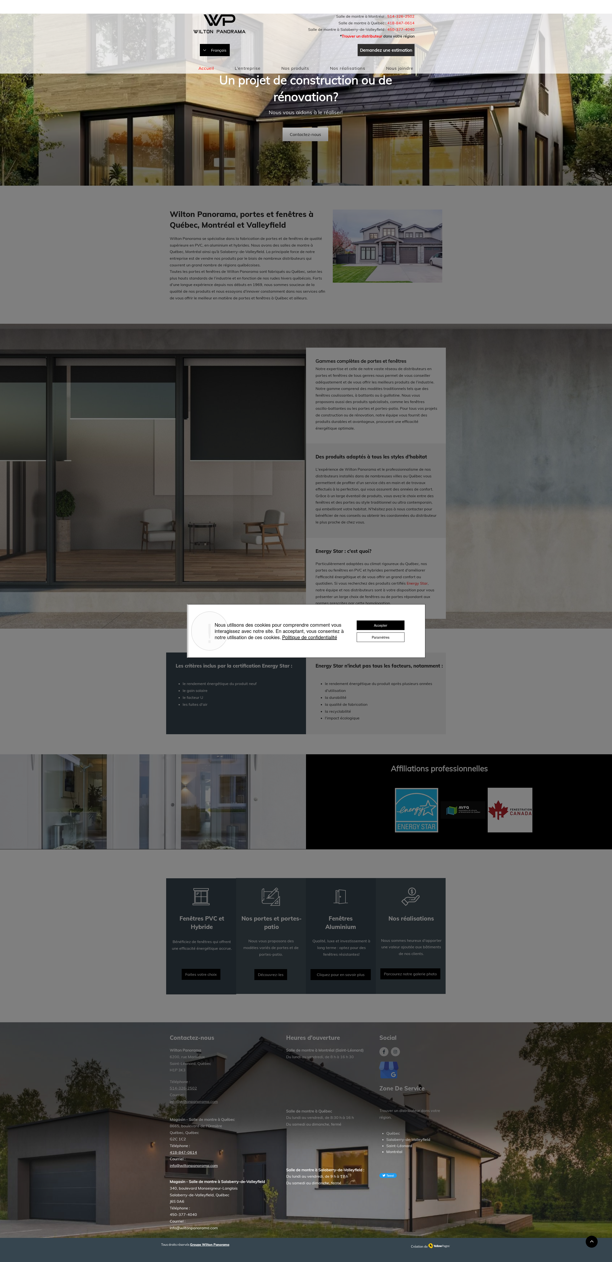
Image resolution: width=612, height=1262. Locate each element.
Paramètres (380, 637)
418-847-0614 (401, 23)
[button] (295, 68)
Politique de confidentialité (309, 637)
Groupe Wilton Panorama (209, 1244)
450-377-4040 (401, 29)
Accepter (380, 625)
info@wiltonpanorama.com (194, 1227)
